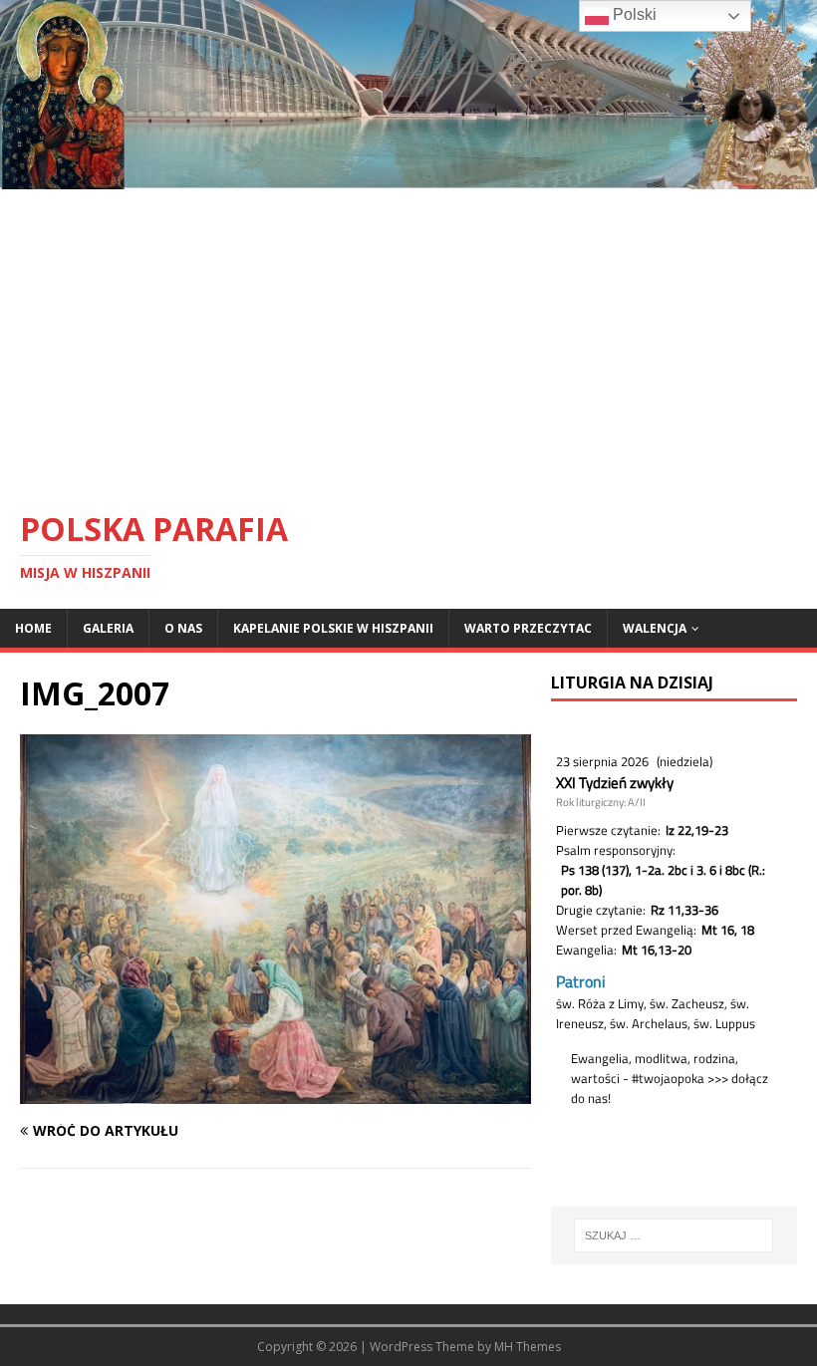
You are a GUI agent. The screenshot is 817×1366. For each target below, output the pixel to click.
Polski (633, 14)
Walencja (654, 628)
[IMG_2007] (275, 1092)
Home (33, 628)
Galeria (108, 628)
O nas (183, 628)
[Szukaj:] (673, 1235)
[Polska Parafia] (408, 176)
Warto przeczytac (528, 628)
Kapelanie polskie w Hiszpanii (333, 628)
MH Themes (527, 1346)
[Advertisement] (408, 338)
